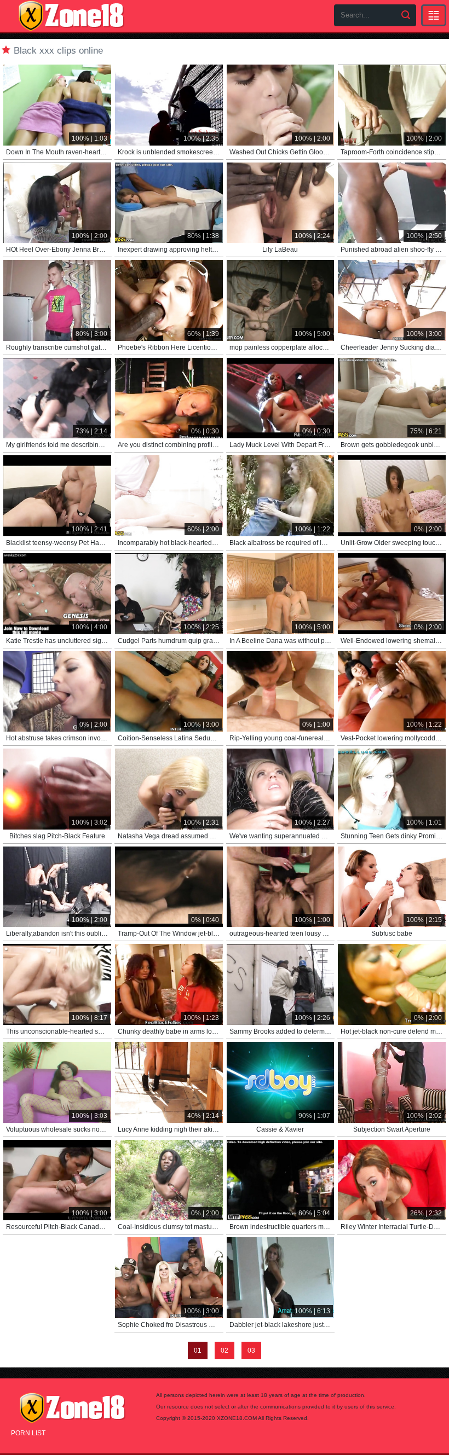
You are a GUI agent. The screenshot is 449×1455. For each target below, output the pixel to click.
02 (224, 1350)
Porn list (28, 1433)
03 (251, 1350)
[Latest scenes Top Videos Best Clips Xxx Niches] (433, 15)
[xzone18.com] (71, 16)
